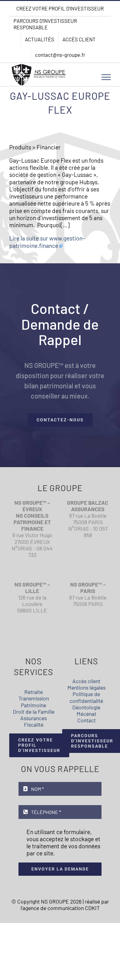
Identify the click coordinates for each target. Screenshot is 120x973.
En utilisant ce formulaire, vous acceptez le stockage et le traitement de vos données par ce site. (63, 842)
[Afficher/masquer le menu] (106, 77)
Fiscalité (33, 724)
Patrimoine (33, 705)
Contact (86, 720)
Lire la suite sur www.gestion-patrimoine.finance (47, 242)
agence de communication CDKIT (61, 907)
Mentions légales (86, 687)
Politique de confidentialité (86, 697)
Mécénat (86, 713)
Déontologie (86, 707)
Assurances (33, 718)
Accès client (86, 681)
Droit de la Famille (33, 711)
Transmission (33, 698)
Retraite (33, 691)
